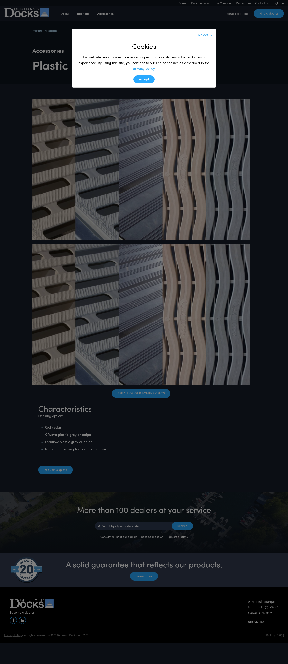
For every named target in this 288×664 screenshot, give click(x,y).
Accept (144, 79)
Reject (205, 34)
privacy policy (144, 68)
